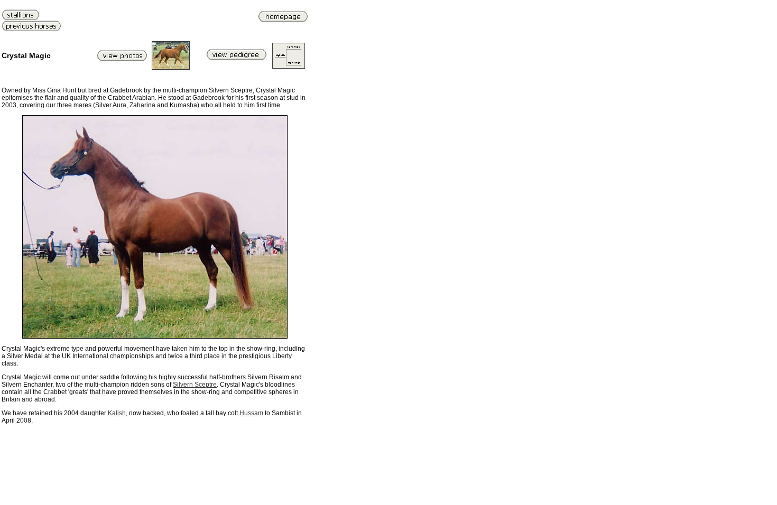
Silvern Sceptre (195, 384)
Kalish (117, 413)
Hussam (251, 413)
